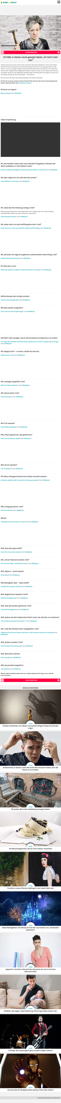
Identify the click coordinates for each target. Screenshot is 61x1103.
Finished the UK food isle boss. (10, 258)
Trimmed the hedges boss (9, 609)
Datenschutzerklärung (45, 1098)
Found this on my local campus (11, 552)
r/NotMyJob (17, 93)
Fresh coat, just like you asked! (10, 438)
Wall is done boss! (6, 397)
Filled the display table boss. (9, 385)
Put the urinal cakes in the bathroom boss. (14, 563)
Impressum (56, 1098)
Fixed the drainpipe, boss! (9, 598)
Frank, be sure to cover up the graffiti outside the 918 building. (20, 228)
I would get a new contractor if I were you (14, 522)
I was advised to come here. (10, 181)
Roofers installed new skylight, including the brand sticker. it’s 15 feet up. (23, 170)
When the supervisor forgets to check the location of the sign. (20, 270)
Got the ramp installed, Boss (10, 300)
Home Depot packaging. (8, 427)
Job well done (5, 669)
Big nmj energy (5, 93)
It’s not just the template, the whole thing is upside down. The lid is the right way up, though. (30, 342)
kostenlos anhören (25, 83)
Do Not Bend (5, 575)
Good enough (5, 657)
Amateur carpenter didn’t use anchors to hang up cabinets (20, 480)
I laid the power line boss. (9, 217)
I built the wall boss (7, 510)
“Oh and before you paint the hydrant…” (13, 621)
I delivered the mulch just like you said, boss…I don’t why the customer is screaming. (27, 632)
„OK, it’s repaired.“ (6, 469)
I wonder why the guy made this (11, 586)
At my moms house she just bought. (12, 311)
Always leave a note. (7, 355)
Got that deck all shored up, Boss (11, 646)
